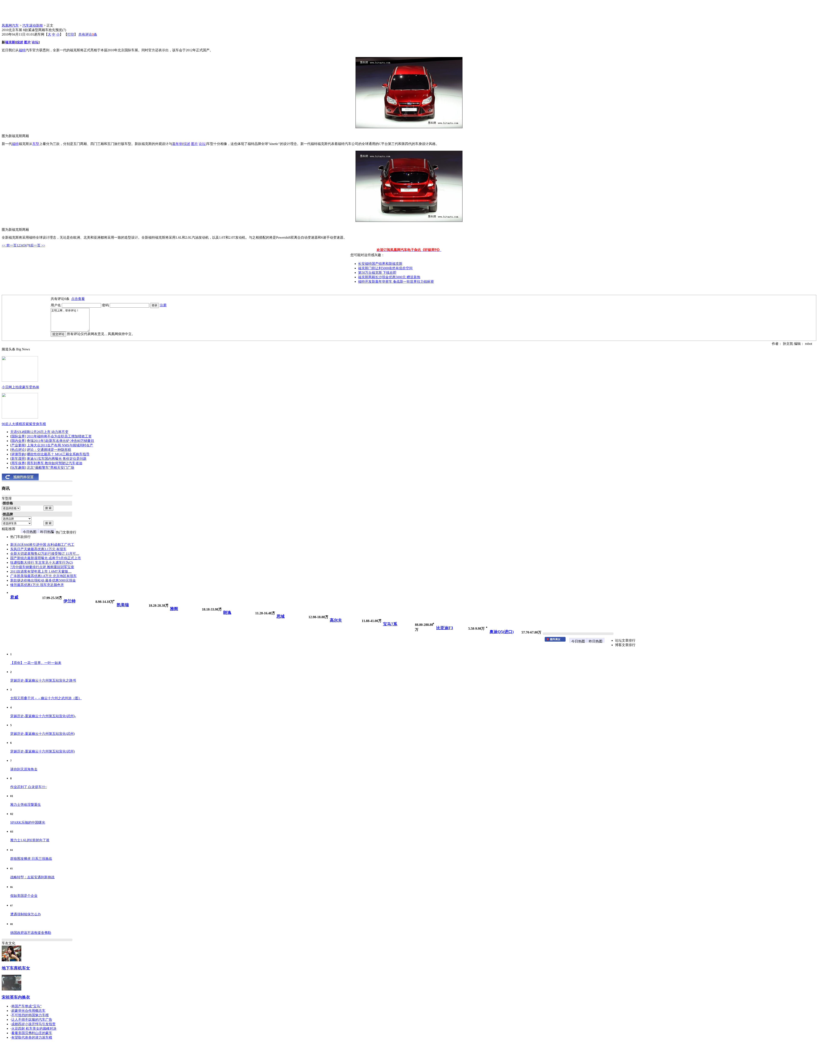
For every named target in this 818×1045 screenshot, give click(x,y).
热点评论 (18, 450)
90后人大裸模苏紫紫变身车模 (24, 424)
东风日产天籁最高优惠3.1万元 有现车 (38, 549)
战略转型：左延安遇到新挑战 (32, 877)
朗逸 (227, 612)
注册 (163, 305)
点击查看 (78, 299)
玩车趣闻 (18, 467)
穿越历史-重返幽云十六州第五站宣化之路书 (43, 680)
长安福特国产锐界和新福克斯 (380, 263)
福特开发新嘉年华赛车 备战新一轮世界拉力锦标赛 (396, 281)
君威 (14, 597)
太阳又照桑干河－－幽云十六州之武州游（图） (46, 698)
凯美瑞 (123, 605)
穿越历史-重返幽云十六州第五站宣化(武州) (42, 733)
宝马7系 (390, 624)
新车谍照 (18, 458)
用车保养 (18, 463)
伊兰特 (69, 601)
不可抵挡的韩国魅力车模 (30, 1015)
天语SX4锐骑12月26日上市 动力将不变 (39, 432)
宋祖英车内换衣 (16, 997)
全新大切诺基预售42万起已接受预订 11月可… (44, 553)
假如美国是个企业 (23, 895)
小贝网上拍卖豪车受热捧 (20, 387)
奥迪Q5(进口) (502, 631)
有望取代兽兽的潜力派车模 (31, 1037)
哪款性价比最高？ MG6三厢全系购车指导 (58, 454)
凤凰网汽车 (10, 25)
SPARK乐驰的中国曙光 (27, 822)
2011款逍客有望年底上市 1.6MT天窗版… (41, 571)
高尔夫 (336, 620)
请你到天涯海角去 (23, 769)
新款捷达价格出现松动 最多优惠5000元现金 (43, 580)
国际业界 (18, 436)
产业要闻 (18, 445)
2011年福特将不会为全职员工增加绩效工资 (59, 436)
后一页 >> (37, 245)
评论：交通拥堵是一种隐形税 (49, 450)
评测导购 (18, 454)
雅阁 (174, 608)
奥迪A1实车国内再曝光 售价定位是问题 (56, 458)
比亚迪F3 (444, 628)
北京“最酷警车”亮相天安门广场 (50, 467)
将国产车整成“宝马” (26, 1006)
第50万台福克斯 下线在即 (377, 272)
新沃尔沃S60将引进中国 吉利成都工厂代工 (42, 544)
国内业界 (18, 441)
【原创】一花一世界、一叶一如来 (35, 663)
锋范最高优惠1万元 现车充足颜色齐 (37, 585)
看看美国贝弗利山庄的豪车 (31, 1033)
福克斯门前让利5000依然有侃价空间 (385, 268)
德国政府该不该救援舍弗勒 (30, 933)
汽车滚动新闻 (32, 25)
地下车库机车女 (16, 968)
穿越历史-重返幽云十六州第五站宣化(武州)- (43, 716)
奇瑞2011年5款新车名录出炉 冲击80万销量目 (60, 441)
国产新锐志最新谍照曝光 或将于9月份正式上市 (45, 558)
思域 (281, 616)
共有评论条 (87, 34)
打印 (70, 34)
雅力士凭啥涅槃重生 (25, 804)
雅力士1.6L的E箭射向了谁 (29, 840)
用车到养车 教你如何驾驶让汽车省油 (54, 463)
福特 (22, 50)
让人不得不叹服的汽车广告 (31, 1019)
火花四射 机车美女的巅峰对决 (33, 1028)
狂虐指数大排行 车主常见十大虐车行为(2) (41, 562)
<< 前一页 (9, 245)
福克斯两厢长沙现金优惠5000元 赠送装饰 (389, 277)
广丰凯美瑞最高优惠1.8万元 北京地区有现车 (43, 576)
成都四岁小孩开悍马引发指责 (33, 1024)
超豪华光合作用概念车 (28, 1010)
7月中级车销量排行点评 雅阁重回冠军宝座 (42, 567)
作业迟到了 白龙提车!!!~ (28, 787)
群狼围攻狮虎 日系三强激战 (31, 858)
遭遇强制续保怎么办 (25, 914)
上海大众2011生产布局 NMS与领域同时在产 (60, 445)
